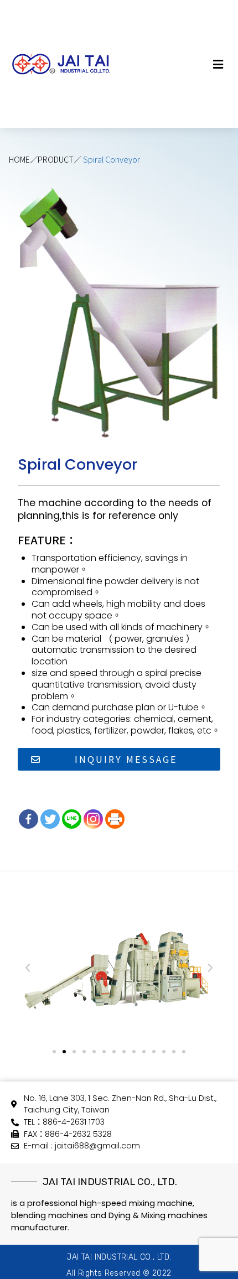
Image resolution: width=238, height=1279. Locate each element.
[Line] (71, 819)
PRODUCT (56, 159)
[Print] (115, 819)
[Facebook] (28, 819)
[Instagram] (93, 819)
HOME (19, 159)
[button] (220, 64)
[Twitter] (50, 819)
